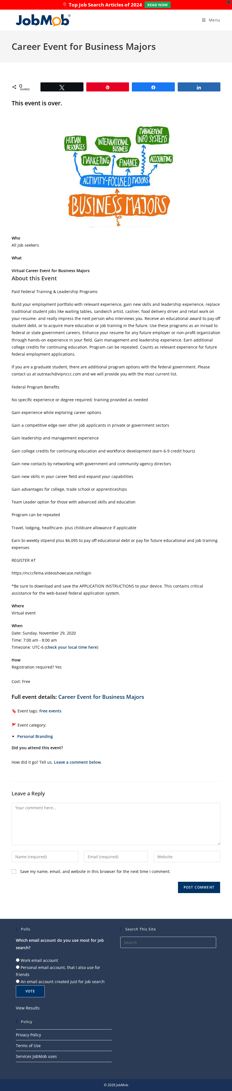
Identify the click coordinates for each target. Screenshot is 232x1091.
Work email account (39, 960)
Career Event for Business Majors (101, 696)
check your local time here (71, 647)
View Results (28, 1008)
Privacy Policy (28, 1034)
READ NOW (157, 4)
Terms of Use (28, 1045)
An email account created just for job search (63, 981)
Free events (50, 711)
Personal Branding (35, 736)
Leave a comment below (77, 762)
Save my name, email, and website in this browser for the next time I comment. (95, 871)
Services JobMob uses (36, 1056)
